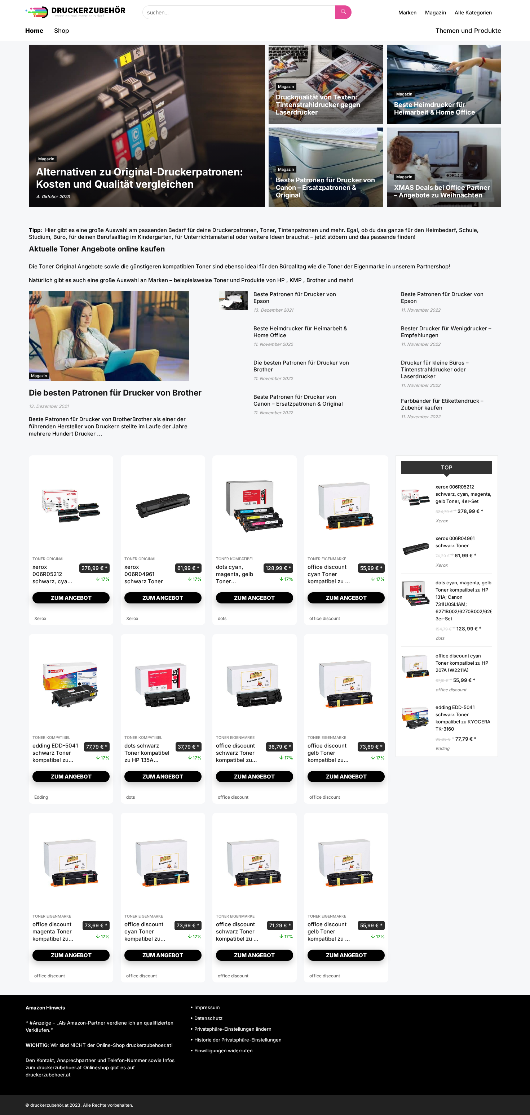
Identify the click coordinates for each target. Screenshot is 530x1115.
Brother (316, 280)
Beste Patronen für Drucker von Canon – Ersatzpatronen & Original (298, 400)
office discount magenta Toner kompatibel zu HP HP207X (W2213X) (52, 938)
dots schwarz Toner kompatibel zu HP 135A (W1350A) (146, 756)
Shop (61, 30)
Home (34, 30)
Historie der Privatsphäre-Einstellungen (238, 1040)
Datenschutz (208, 1018)
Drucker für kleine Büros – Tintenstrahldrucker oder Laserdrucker (435, 369)
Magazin (435, 12)
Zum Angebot (71, 597)
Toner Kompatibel (235, 559)
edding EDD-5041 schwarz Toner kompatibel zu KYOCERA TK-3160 (55, 760)
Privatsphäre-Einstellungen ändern (232, 1029)
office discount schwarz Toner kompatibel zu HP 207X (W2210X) (238, 935)
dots (440, 638)
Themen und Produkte (468, 30)
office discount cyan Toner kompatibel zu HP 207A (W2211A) (330, 577)
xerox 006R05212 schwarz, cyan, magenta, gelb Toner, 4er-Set (52, 581)
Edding (442, 748)
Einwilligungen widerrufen (223, 1050)
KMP (296, 280)
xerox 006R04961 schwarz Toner (143, 574)
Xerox (442, 520)
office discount (451, 689)
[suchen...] (343, 12)
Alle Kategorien (473, 12)
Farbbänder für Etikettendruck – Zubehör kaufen (442, 404)
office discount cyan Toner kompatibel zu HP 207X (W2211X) (143, 938)
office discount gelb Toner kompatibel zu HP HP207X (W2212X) (327, 760)
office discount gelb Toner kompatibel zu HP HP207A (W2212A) (330, 938)
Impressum (207, 1007)
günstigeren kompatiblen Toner (170, 266)
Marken (407, 12)
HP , (283, 280)
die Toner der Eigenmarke (351, 266)
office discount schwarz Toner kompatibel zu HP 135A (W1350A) (235, 760)
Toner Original (57, 266)
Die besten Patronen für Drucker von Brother (115, 392)
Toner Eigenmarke (327, 559)
